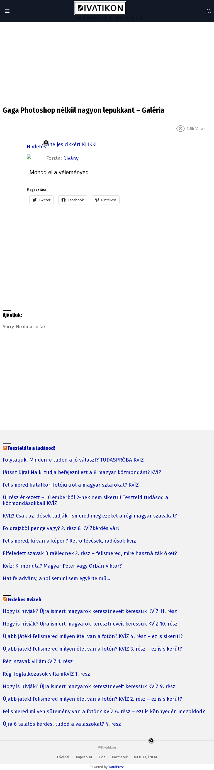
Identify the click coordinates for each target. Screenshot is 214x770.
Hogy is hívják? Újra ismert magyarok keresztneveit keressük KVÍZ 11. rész (90, 611)
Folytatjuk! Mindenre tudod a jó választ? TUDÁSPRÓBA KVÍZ (73, 460)
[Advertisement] (107, 64)
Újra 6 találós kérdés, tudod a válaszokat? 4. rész (62, 724)
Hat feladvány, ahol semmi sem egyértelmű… (56, 579)
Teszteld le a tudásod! (31, 448)
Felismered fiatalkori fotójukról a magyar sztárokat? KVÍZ (71, 485)
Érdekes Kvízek (24, 600)
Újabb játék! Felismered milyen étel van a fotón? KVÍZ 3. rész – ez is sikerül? (92, 649)
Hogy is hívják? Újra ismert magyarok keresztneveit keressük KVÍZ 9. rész (89, 687)
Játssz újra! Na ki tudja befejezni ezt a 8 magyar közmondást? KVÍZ (82, 472)
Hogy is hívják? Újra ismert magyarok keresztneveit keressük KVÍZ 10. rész (90, 624)
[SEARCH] (209, 11)
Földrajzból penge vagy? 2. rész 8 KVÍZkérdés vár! (61, 528)
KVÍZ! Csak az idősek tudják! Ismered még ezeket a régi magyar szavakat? (90, 516)
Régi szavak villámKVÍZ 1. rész (38, 661)
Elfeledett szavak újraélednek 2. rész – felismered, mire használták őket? (90, 553)
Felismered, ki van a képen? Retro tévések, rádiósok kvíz (69, 541)
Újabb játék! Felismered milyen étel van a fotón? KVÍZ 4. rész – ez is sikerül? (93, 636)
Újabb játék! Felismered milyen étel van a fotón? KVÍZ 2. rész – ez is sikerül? (92, 699)
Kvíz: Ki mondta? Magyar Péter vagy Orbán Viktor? (62, 566)
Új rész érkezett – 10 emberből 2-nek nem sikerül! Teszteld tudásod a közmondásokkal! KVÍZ (85, 500)
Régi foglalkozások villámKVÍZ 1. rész (46, 674)
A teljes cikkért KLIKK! (71, 144)
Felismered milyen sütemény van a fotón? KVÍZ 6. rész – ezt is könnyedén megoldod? (104, 712)
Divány (71, 158)
